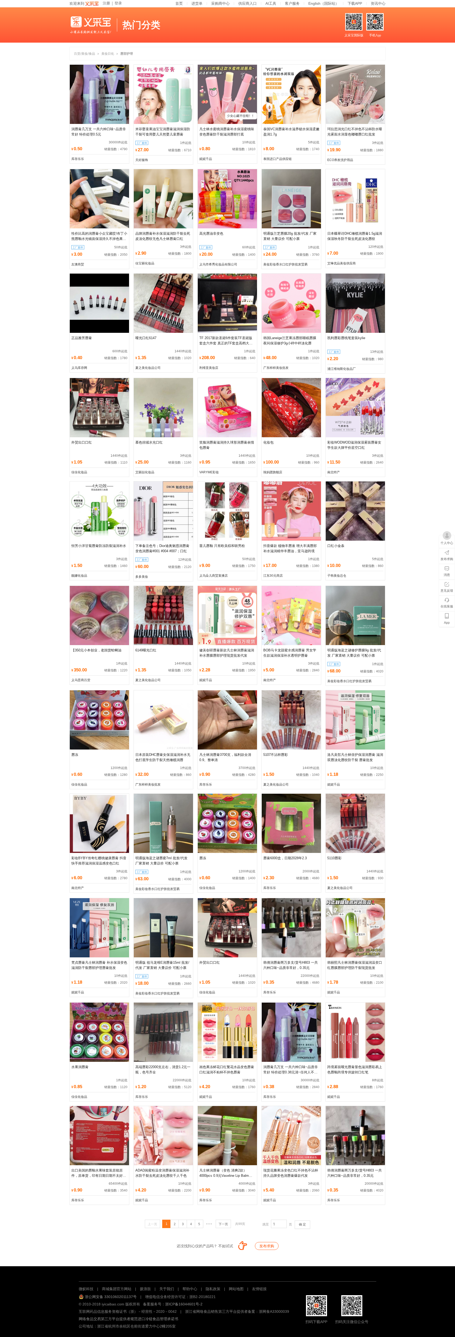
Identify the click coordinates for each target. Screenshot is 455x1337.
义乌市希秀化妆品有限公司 (218, 264)
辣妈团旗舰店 (272, 472)
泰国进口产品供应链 (277, 159)
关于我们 (166, 1289)
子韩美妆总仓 (336, 575)
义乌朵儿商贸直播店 (213, 575)
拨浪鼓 (145, 1289)
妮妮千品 (205, 159)
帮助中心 (189, 1289)
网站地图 (236, 1289)
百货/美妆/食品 (84, 54)
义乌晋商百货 (80, 680)
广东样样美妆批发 (276, 368)
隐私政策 (213, 1289)
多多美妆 (141, 577)
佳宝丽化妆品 (144, 263)
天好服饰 (141, 160)
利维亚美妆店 (208, 368)
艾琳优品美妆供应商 (341, 263)
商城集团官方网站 (116, 1289)
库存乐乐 (77, 159)
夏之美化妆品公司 (148, 368)
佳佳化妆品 (79, 472)
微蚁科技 (86, 1289)
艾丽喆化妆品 (144, 472)
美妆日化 (107, 54)
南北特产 (333, 472)
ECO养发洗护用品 (340, 160)
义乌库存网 (79, 368)
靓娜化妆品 (79, 575)
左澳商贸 (77, 264)
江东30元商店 (273, 575)
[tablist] (227, 1273)
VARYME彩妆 (209, 472)
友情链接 (259, 1289)
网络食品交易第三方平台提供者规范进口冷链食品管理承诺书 (128, 1319)
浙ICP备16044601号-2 (183, 1304)
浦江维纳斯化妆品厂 (341, 369)
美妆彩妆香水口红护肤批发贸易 (285, 264)
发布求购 (266, 1246)
